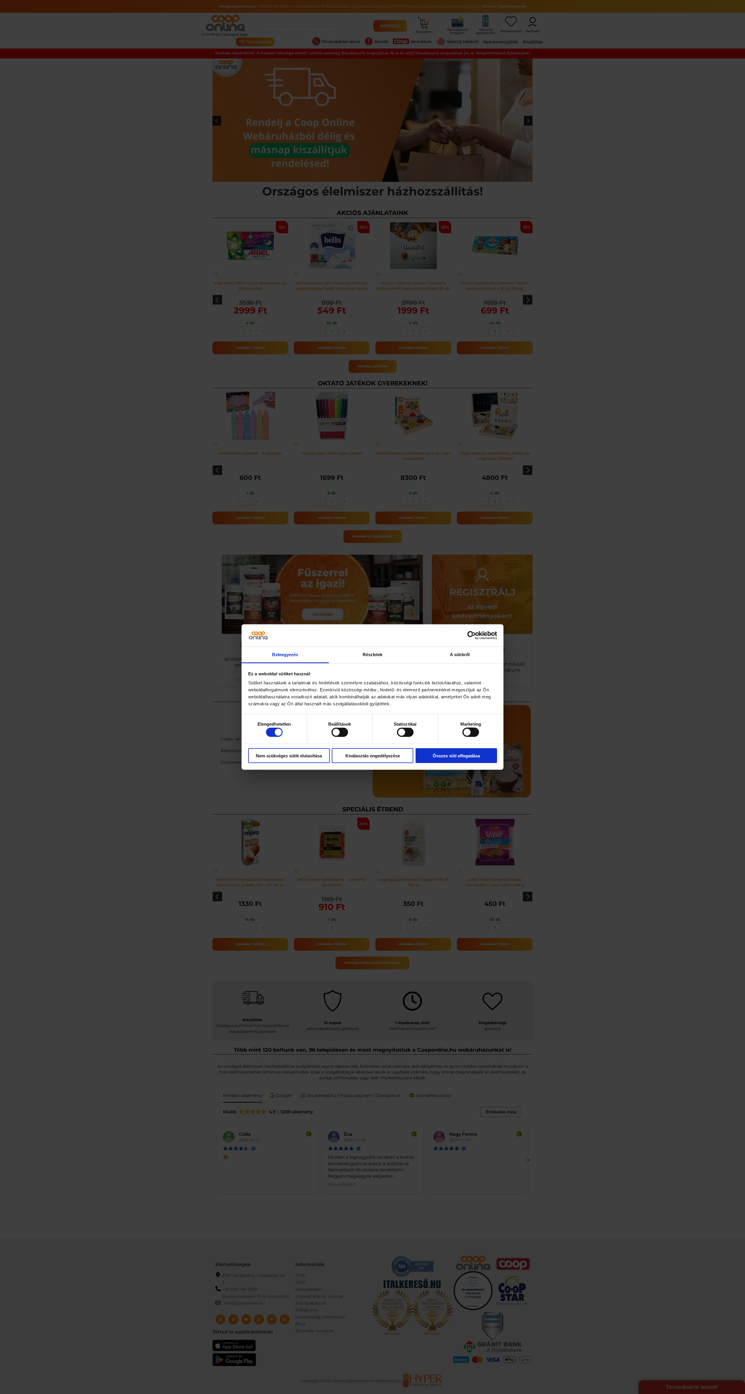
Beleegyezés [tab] (285, 654)
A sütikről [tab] (460, 654)
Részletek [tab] (373, 654)
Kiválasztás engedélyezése (372, 755)
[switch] (339, 732)
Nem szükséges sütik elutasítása (289, 755)
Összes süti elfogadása (456, 755)
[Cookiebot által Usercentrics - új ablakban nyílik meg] (471, 635)
